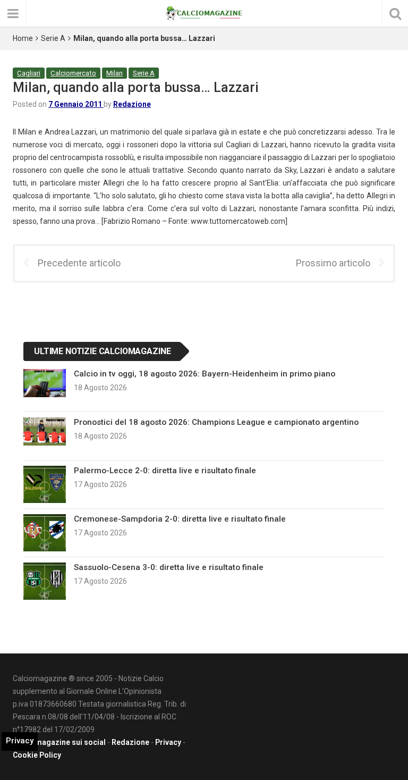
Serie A (53, 38)
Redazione (132, 104)
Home (23, 38)
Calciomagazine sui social (59, 742)
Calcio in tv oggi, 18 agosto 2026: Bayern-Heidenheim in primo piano (204, 374)
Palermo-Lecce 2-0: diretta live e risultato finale (165, 470)
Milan (114, 73)
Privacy (168, 742)
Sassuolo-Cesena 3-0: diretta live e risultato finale (169, 567)
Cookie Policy (37, 755)
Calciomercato (73, 73)
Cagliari (28, 73)
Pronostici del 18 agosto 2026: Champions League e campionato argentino (216, 422)
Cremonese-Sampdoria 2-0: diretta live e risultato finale (180, 519)
